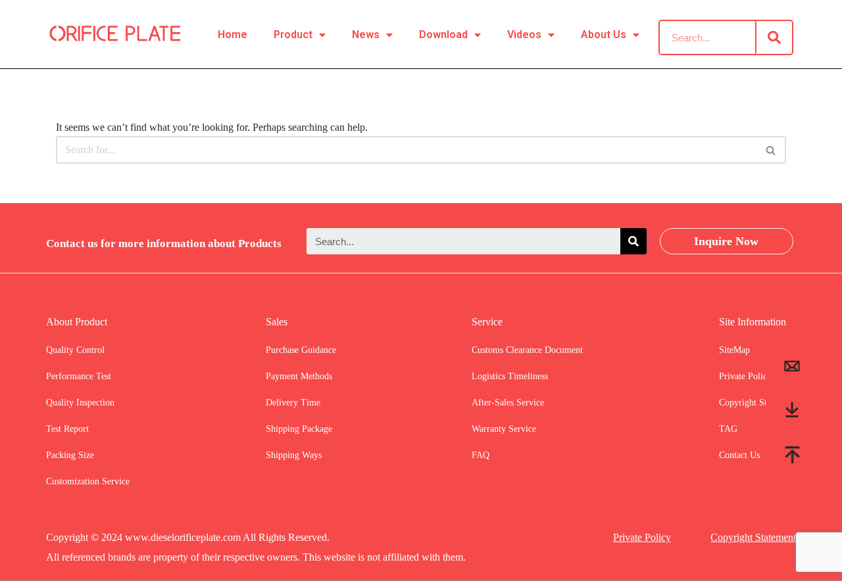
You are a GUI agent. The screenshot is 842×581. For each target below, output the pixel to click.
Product (293, 34)
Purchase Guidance (301, 350)
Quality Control (75, 350)
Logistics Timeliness (510, 376)
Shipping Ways (294, 455)
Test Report (67, 429)
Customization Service (88, 481)
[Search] (774, 37)
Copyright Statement (753, 537)
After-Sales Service (508, 402)
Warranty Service (504, 429)
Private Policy (642, 537)
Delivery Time (293, 402)
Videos (524, 34)
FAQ (480, 455)
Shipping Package (299, 429)
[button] (771, 150)
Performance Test (78, 376)
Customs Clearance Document (527, 350)
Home (232, 34)
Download (443, 34)
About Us (603, 34)
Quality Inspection (80, 402)
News (366, 34)
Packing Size (70, 455)
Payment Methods (299, 376)
